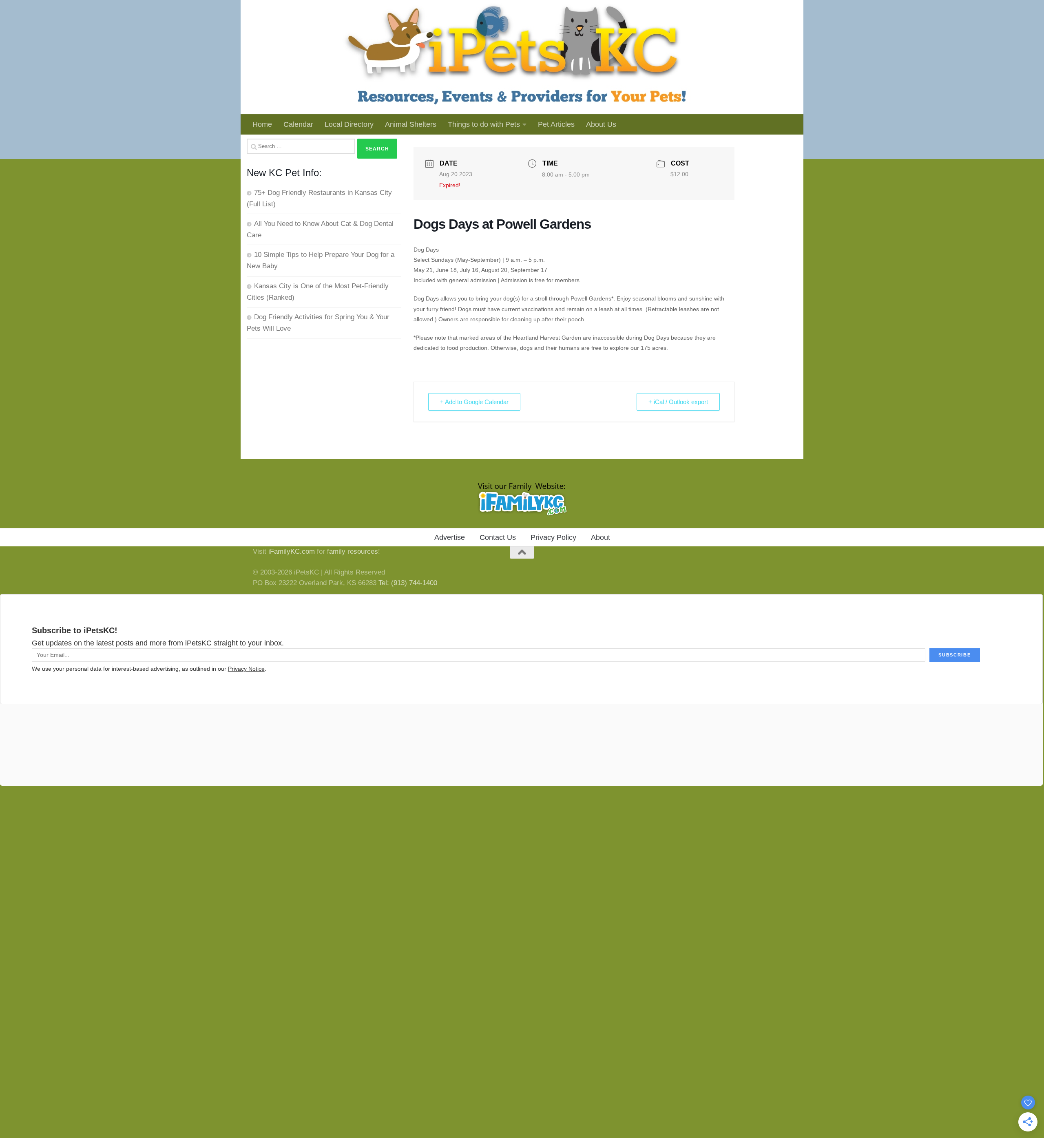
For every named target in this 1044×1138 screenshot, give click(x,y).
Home (262, 124)
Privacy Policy (553, 537)
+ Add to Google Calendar (474, 401)
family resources (352, 551)
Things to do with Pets (484, 124)
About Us (601, 124)
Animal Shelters (410, 124)
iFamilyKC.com (291, 551)
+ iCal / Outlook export (678, 401)
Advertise (449, 537)
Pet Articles (556, 124)
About (600, 537)
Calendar (298, 124)
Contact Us (498, 537)
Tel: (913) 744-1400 (407, 583)
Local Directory (349, 124)
